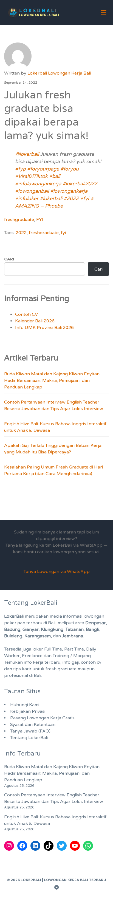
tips (17, 669)
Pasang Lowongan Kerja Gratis (42, 718)
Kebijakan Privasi (27, 711)
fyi (63, 232)
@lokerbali (27, 154)
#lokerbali (51, 198)
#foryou (69, 169)
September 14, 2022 (20, 82)
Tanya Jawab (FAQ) (30, 731)
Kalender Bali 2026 (35, 321)
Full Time (53, 649)
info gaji (71, 662)
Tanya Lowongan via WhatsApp (57, 571)
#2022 (71, 198)
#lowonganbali (32, 191)
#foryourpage (43, 169)
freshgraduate (19, 219)
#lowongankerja (68, 191)
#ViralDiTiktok (31, 176)
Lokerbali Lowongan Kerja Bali (59, 73)
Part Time (74, 649)
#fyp (20, 169)
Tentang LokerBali (29, 737)
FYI (39, 219)
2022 (21, 232)
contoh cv (91, 662)
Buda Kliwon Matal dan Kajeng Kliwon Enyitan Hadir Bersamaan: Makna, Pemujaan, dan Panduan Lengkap (52, 380)
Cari (9, 259)
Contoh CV (26, 314)
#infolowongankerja (38, 184)
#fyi (84, 198)
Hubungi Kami (24, 705)
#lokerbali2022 (80, 184)
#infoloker (26, 198)
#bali (54, 176)
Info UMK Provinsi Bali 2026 (44, 327)
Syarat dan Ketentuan (32, 724)
